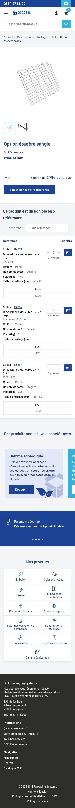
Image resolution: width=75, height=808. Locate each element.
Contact (8, 763)
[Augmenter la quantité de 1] (59, 252)
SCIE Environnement (16, 744)
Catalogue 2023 (13, 768)
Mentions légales (38, 791)
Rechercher (15, 228)
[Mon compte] (56, 13)
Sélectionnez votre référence (30, 189)
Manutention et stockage (32, 37)
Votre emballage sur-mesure (21, 733)
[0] (66, 13)
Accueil (8, 37)
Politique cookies (37, 801)
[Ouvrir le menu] (6, 13)
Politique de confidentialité (28, 796)
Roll (53, 37)
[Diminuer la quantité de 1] (48, 252)
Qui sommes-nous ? (16, 728)
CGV (54, 796)
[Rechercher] (66, 24)
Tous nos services (14, 738)
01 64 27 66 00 (14, 3)
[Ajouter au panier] (68, 252)
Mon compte (11, 757)
